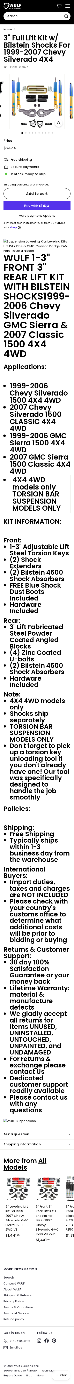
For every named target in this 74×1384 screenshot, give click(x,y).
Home (7, 29)
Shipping (9, 184)
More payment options (37, 215)
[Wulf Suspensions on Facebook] (46, 1340)
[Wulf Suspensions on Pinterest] (54, 1340)
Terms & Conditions (18, 1307)
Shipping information (22, 1144)
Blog (29, 1375)
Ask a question (16, 1134)
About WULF (12, 1289)
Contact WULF (14, 1283)
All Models (24, 1164)
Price (7, 140)
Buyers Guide (12, 1375)
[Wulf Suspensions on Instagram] (39, 1340)
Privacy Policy (13, 1301)
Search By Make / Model (20, 1371)
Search (8, 1277)
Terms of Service (16, 1313)
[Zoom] (58, 123)
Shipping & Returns (17, 1295)
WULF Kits (48, 1371)
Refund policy (13, 1319)
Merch (41, 1375)
